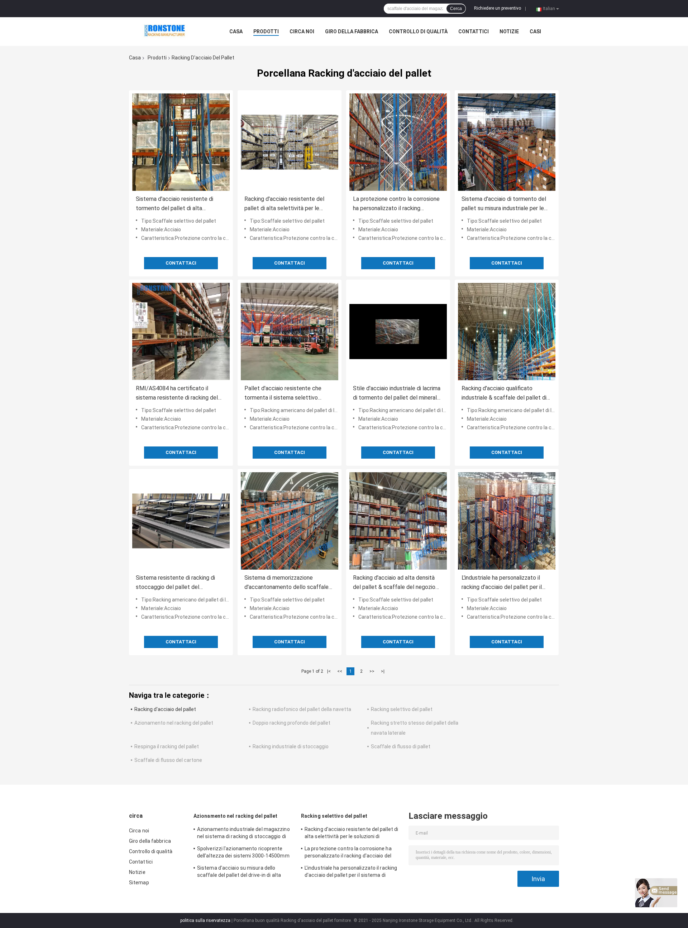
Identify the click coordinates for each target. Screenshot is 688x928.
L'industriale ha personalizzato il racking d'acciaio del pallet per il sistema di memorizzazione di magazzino (502, 583)
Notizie (509, 31)
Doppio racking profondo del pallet (291, 723)
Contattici (473, 31)
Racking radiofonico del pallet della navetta (302, 709)
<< (339, 671)
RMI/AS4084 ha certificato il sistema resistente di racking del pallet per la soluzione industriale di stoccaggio (180, 393)
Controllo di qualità (418, 31)
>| (382, 671)
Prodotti (266, 31)
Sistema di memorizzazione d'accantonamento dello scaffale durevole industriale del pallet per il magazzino (288, 583)
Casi (535, 31)
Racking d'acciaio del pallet (165, 709)
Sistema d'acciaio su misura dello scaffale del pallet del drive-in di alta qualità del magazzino (239, 872)
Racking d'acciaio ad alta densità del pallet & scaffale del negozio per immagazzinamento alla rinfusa (396, 583)
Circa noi (302, 31)
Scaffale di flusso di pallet (400, 746)
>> (371, 671)
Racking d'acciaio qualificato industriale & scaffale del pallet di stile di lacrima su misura (504, 393)
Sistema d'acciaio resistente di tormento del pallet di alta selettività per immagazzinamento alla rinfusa (178, 204)
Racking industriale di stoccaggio (291, 746)
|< (329, 671)
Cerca (456, 8)
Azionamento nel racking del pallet (173, 723)
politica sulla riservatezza (205, 920)
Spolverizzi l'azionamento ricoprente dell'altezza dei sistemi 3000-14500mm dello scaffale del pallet (243, 853)
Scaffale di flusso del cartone (168, 760)
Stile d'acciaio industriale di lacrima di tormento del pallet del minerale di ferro (396, 393)
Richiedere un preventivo (497, 8)
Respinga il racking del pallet (166, 746)
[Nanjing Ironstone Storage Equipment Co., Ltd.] (168, 31)
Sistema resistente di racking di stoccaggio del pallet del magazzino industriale (175, 583)
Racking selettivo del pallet (402, 709)
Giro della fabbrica (351, 31)
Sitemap (139, 882)
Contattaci (181, 263)
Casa (236, 31)
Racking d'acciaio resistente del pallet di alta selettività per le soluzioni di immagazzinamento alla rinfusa (287, 204)
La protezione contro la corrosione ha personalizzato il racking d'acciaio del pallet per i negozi (396, 204)
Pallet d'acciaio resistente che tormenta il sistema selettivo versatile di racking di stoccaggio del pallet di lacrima (285, 393)
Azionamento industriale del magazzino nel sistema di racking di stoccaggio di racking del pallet (243, 833)
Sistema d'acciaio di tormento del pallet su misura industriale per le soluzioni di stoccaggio (504, 204)
